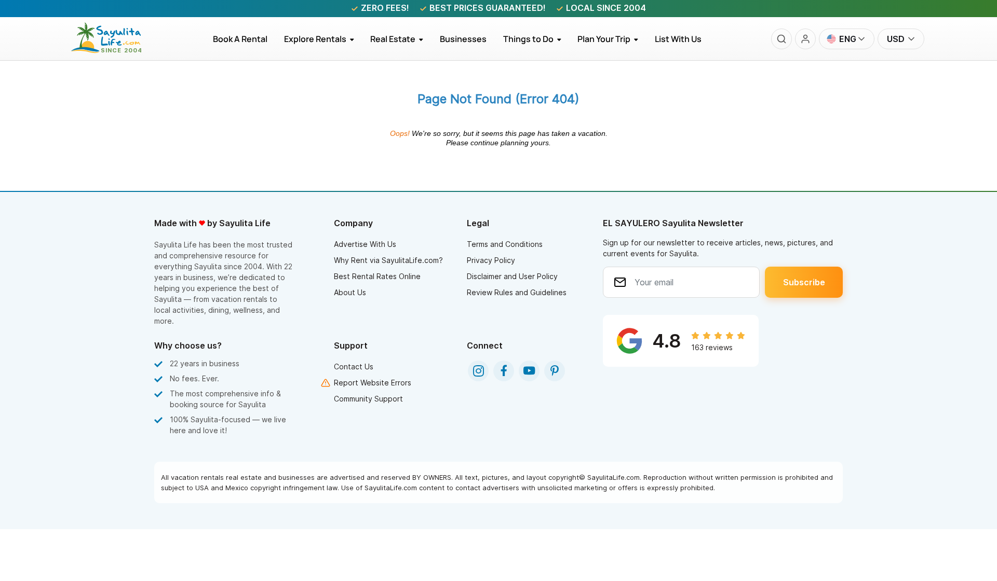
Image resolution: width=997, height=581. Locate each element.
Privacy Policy (491, 260)
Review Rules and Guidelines (517, 292)
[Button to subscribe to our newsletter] (804, 282)
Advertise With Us (365, 244)
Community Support (368, 398)
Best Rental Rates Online (377, 276)
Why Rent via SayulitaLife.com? (388, 260)
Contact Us (353, 366)
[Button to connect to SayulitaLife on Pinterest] (554, 371)
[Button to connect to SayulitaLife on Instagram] (478, 371)
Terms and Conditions (505, 244)
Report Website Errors (372, 382)
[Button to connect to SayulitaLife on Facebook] (503, 371)
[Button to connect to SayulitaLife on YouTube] (529, 371)
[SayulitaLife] (112, 50)
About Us (350, 292)
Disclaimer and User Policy (512, 276)
